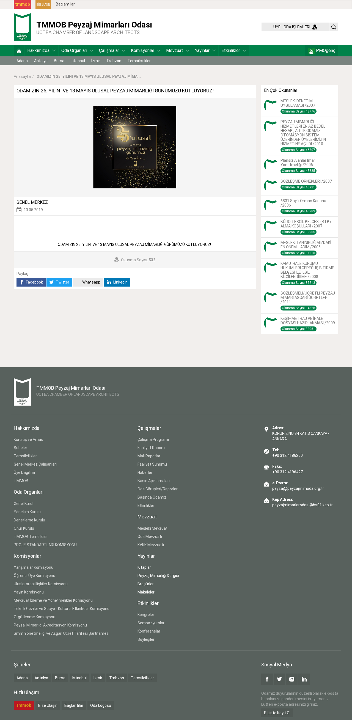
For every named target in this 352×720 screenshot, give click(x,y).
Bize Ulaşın (47, 705)
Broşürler (146, 584)
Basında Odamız (152, 497)
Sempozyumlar (151, 623)
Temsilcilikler (139, 61)
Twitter (62, 282)
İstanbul (78, 61)
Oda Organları (74, 50)
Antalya (41, 61)
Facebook (34, 282)
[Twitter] (279, 679)
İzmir (95, 61)
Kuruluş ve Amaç (28, 439)
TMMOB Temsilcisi (30, 536)
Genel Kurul (23, 503)
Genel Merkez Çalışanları (35, 464)
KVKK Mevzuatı (151, 545)
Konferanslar (149, 631)
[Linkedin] (304, 679)
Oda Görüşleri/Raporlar (158, 489)
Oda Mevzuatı (150, 536)
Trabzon (113, 61)
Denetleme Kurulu (29, 520)
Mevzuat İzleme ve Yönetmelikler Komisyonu (53, 600)
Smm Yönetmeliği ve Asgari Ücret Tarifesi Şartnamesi (61, 633)
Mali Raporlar (149, 456)
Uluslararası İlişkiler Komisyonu (41, 584)
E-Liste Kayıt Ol (277, 713)
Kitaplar (144, 567)
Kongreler (146, 614)
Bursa (59, 61)
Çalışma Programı (153, 439)
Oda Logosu (100, 705)
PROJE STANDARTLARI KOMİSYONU (45, 545)
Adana (22, 61)
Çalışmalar (109, 50)
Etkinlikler (230, 50)
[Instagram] (292, 679)
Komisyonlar (142, 50)
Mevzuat (174, 50)
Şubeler (20, 448)
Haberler (145, 472)
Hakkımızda (38, 50)
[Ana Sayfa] (19, 50)
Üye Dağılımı (24, 472)
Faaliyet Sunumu (152, 464)
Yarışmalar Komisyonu (33, 567)
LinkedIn (120, 282)
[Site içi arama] (333, 27)
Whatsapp (90, 282)
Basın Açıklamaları (154, 481)
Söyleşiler (146, 639)
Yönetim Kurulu (27, 512)
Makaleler (146, 592)
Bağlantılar (65, 4)
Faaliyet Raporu (151, 448)
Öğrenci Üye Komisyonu (34, 575)
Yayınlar (202, 50)
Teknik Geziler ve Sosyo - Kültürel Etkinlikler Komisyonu (61, 608)
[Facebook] (267, 679)
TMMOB (21, 481)
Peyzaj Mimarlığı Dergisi (158, 575)
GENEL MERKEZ (32, 202)
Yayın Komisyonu (29, 592)
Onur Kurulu (24, 528)
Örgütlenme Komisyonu (34, 617)
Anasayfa (22, 76)
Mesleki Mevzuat (152, 528)
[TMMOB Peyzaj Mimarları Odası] (22, 26)
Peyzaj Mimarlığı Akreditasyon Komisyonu (50, 625)
